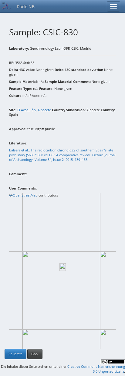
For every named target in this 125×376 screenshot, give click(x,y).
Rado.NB (26, 6)
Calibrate (15, 354)
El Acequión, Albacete (34, 110)
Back (35, 354)
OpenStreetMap (25, 195)
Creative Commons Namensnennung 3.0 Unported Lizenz (96, 369)
